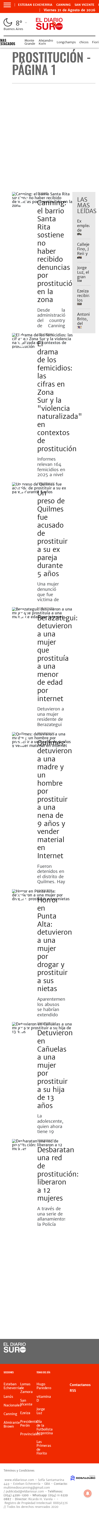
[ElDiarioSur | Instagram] (77, 1357)
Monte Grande (30, 42)
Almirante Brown (12, 1424)
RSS (73, 1390)
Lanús (8, 1396)
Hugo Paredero (44, 1386)
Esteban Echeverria (35, 4)
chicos (83, 42)
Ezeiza (25, 1413)
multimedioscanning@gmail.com (27, 1487)
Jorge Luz (41, 1411)
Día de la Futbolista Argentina (45, 1427)
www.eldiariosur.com (19, 1480)
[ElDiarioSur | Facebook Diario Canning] (77, 1348)
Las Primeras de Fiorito (44, 1447)
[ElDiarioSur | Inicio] (94, 1373)
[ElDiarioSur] (15, 1351)
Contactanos (80, 1385)
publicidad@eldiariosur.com (25, 1491)
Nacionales (44, 890)
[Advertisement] (49, 137)
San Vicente (84, 4)
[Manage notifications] (88, 1493)
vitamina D (44, 1398)
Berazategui (45, 608)
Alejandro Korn (46, 42)
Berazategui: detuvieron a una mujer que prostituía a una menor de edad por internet (57, 658)
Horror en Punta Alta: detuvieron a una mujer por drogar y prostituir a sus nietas (54, 944)
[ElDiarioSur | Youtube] (87, 1357)
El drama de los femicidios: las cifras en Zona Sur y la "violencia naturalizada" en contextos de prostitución (59, 396)
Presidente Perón (29, 1423)
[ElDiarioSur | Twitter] (87, 1348)
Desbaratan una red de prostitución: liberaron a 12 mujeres (58, 1174)
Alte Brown (45, 334)
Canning (63, 4)
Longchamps (66, 42)
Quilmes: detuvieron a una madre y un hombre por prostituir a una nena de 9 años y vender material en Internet (54, 799)
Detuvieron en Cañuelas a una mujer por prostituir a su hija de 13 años (55, 1069)
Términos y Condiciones (19, 1470)
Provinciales (46, 483)
